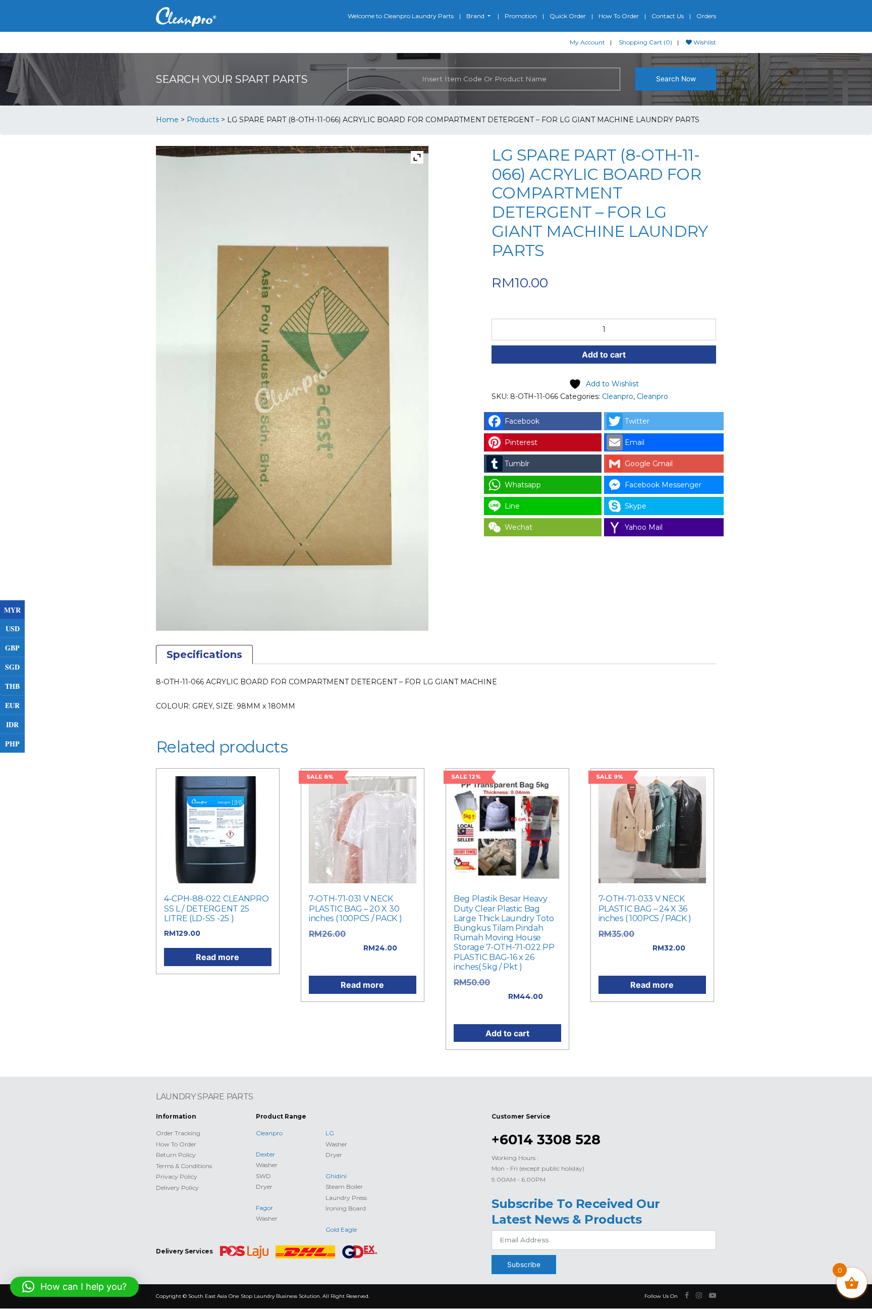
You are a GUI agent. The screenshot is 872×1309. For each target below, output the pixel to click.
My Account (587, 42)
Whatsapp (523, 484)
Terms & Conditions (184, 1166)
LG (329, 1133)
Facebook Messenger (663, 484)
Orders (706, 16)
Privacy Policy (176, 1176)
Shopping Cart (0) (645, 42)
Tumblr (517, 463)
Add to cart (604, 354)
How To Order (618, 16)
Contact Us (667, 16)
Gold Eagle (341, 1229)
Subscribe (523, 1265)
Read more (217, 957)
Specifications (204, 654)
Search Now (676, 79)
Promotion (521, 16)
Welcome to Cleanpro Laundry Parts (401, 16)
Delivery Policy (177, 1187)
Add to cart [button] (507, 1033)
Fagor (264, 1208)
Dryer (264, 1186)
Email (634, 442)
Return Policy (176, 1155)
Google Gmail (649, 463)
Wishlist (704, 42)
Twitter (637, 421)
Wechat (518, 527)
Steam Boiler (344, 1186)
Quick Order (568, 16)
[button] (74, 1287)
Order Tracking (178, 1133)
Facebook (522, 421)
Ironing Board (345, 1208)
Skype (635, 506)
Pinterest (521, 442)
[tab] (204, 654)
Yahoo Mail (644, 527)
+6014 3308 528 (546, 1139)
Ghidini (336, 1176)
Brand (476, 16)
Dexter (265, 1154)
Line (512, 506)
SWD (263, 1176)
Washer (267, 1165)
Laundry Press (346, 1197)
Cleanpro (617, 396)
